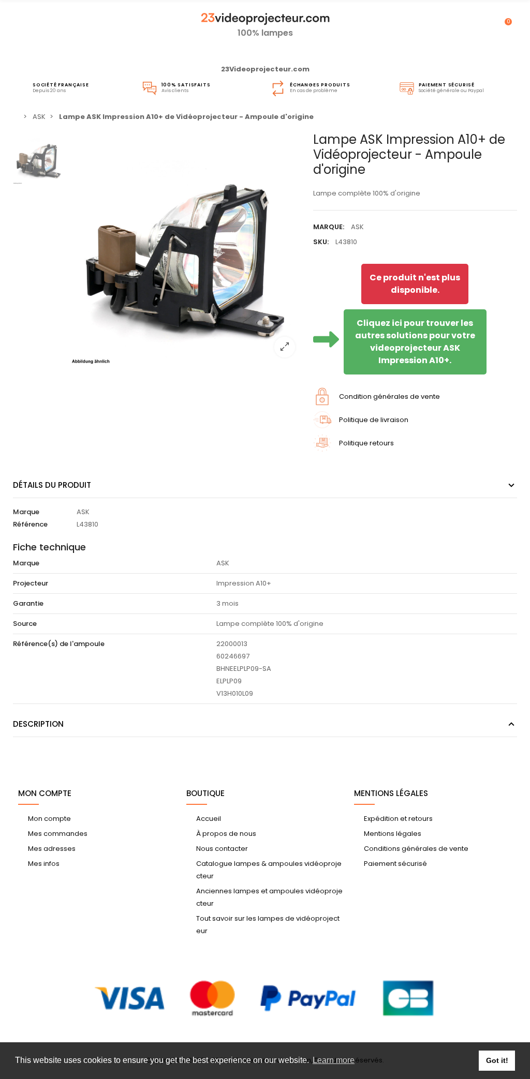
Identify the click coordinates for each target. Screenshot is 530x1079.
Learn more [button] (334, 1060)
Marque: (328, 227)
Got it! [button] (497, 1060)
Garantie (28, 603)
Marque (26, 512)
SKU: (321, 242)
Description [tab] (38, 723)
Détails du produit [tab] (52, 484)
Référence (30, 524)
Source (25, 623)
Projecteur (30, 583)
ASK (357, 227)
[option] (186, 248)
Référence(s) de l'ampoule (59, 644)
